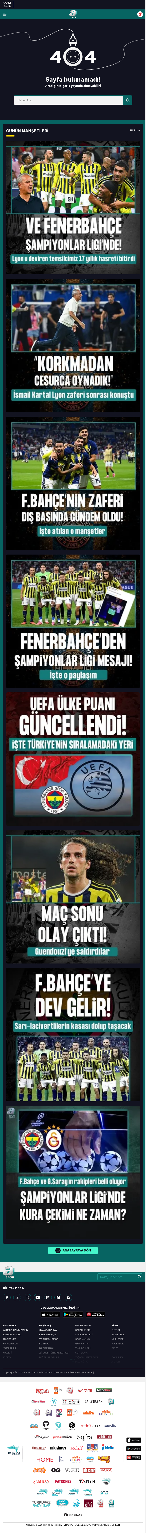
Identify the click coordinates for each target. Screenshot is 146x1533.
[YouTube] (37, 1297)
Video (115, 1325)
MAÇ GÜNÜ (81, 1361)
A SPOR (115, 1361)
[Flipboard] (48, 1297)
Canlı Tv (117, 1357)
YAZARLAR (9, 1348)
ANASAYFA (9, 1325)
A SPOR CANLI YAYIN (15, 1330)
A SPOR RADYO (12, 1334)
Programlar (83, 1325)
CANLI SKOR (10, 1343)
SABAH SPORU (83, 1330)
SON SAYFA (81, 1352)
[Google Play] (73, 1314)
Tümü (133, 130)
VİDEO (7, 1357)
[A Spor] (73, 14)
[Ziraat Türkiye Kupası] (140, 14)
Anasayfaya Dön (77, 1250)
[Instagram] (27, 1297)
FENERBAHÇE (47, 1334)
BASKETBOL (46, 1348)
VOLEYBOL (117, 1343)
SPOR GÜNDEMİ (84, 1334)
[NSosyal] (58, 1297)
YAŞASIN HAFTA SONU (87, 1357)
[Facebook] (7, 1297)
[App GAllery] (96, 1314)
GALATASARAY (48, 1330)
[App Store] (50, 1314)
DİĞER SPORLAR (49, 1357)
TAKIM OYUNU (82, 1348)
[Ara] (127, 100)
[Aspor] (73, 207)
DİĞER (114, 1348)
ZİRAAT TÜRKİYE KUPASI (54, 1352)
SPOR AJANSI (82, 1339)
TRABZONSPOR (49, 1339)
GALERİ (7, 1352)
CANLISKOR (7, 4)
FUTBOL (44, 1343)
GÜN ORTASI (82, 1343)
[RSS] (68, 1297)
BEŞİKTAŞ (45, 1325)
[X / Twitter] (17, 1297)
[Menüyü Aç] (4, 14)
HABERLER (9, 1339)
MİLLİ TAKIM (117, 1339)
